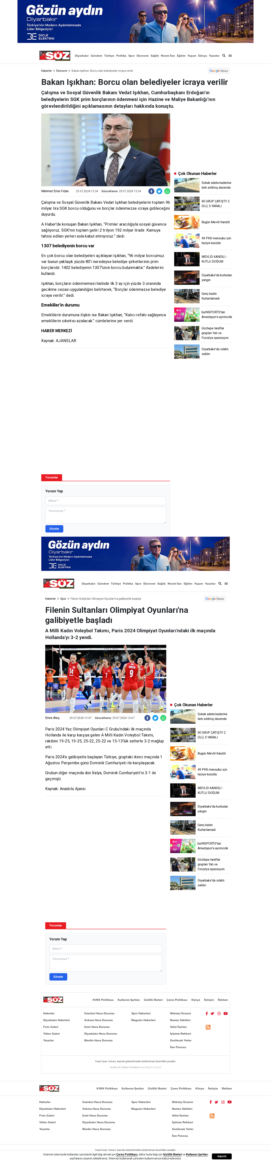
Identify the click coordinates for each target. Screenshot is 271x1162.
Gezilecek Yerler (180, 1040)
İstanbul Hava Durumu (99, 1013)
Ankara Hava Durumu (98, 1020)
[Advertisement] (105, 379)
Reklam (223, 999)
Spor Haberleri (141, 1013)
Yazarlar (214, 55)
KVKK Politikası (103, 999)
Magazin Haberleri (143, 1020)
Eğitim (181, 55)
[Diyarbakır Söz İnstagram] (219, 1013)
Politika (121, 55)
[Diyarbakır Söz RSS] (208, 1027)
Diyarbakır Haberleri (56, 1020)
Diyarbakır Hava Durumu (100, 1033)
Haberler (46, 70)
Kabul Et (221, 1156)
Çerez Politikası (177, 999)
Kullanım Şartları (129, 999)
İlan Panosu (178, 1047)
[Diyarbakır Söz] (54, 56)
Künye (195, 999)
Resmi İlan (168, 55)
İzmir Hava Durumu (97, 1026)
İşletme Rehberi (180, 1033)
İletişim (209, 999)
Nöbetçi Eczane (180, 1013)
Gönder (54, 528)
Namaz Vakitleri (180, 1020)
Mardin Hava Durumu (98, 1040)
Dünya (202, 55)
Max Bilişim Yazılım (150, 1067)
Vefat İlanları (178, 1026)
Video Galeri (51, 1033)
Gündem (96, 55)
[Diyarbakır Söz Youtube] (226, 1013)
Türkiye (109, 55)
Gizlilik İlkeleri (153, 999)
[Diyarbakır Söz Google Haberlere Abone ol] (219, 71)
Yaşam (191, 55)
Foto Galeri (50, 1026)
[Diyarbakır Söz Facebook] (207, 1013)
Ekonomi (143, 55)
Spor (131, 55)
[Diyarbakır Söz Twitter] (212, 1013)
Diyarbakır (82, 55)
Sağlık (155, 55)
